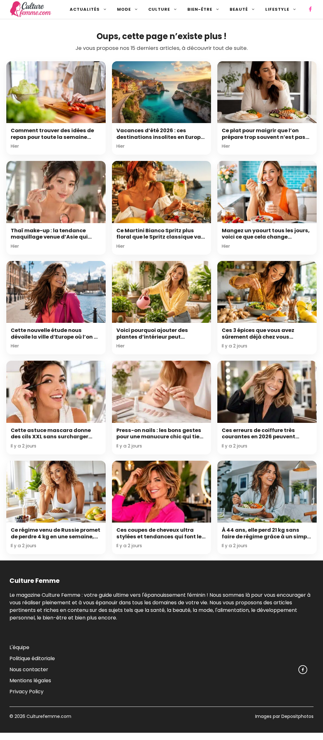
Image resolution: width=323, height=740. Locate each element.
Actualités (85, 9)
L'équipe (19, 647)
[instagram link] (302, 669)
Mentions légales (30, 680)
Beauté (239, 9)
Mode (124, 9)
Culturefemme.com (48, 716)
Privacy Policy (26, 691)
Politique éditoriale (32, 658)
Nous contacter (28, 669)
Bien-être (199, 9)
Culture (159, 9)
